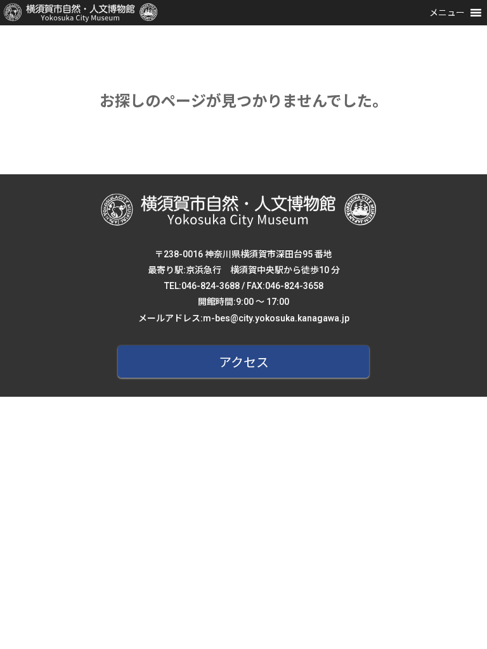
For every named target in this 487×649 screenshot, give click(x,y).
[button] (447, 12)
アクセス (244, 362)
